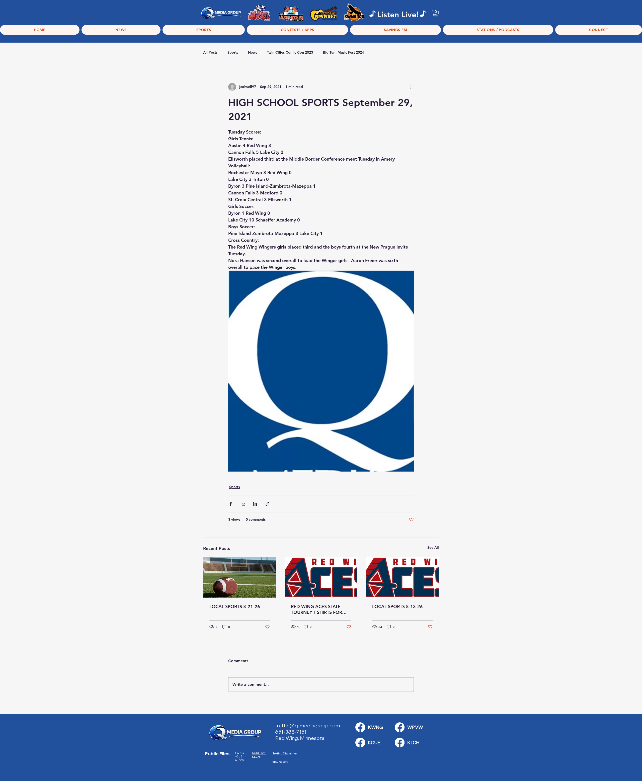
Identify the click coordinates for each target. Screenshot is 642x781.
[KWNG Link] (360, 727)
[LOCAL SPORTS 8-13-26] (402, 577)
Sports (232, 52)
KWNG (240, 753)
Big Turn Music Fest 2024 (343, 52)
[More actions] (411, 87)
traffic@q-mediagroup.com (307, 725)
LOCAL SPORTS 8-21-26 (234, 606)
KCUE (238, 756)
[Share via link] (267, 504)
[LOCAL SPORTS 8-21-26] (239, 577)
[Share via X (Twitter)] (242, 504)
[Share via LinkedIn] (255, 504)
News (252, 52)
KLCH (256, 756)
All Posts (210, 52)
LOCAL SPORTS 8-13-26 (397, 606)
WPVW (239, 760)
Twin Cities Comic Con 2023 (290, 52)
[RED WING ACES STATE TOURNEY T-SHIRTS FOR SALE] (321, 577)
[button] (436, 13)
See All (433, 547)
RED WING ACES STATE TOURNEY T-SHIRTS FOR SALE (316, 609)
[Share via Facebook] (230, 504)
